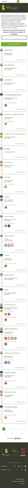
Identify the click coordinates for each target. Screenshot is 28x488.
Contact (23, 483)
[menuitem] (20, 479)
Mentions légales (20, 479)
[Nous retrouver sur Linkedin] (22, 466)
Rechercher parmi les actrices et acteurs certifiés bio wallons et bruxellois (14, 32)
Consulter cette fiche (20, 59)
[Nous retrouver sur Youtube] (25, 466)
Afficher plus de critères (14, 44)
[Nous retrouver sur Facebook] (15, 466)
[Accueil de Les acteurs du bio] (9, 8)
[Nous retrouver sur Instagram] (18, 466)
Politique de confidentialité (18, 481)
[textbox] (14, 37)
